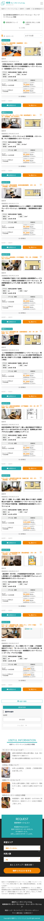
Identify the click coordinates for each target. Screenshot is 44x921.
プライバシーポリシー (31, 910)
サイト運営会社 (17, 913)
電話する (33, 105)
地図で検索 (23, 701)
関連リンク (8, 910)
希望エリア (8, 842)
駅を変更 (22, 719)
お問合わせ (12, 105)
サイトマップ (18, 910)
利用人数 (7, 853)
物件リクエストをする (22, 870)
